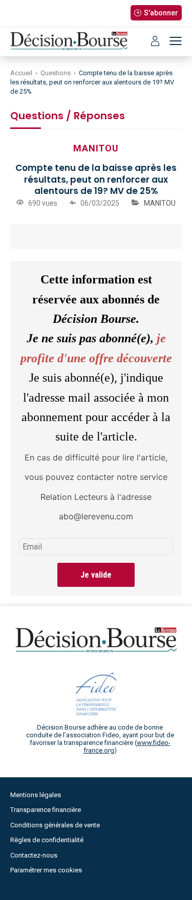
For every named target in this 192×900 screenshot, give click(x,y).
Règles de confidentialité (46, 840)
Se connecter (155, 41)
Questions (55, 73)
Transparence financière (45, 810)
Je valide (96, 575)
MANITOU (160, 203)
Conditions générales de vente (55, 825)
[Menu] (175, 41)
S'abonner (161, 13)
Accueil (21, 73)
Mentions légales (35, 795)
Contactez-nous (33, 855)
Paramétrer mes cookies (46, 870)
